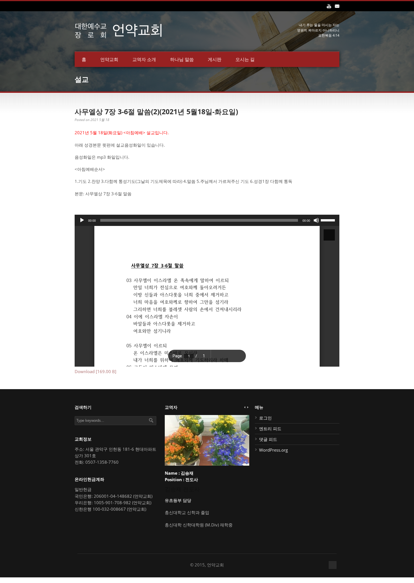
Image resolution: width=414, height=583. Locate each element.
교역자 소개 (144, 59)
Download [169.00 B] (95, 371)
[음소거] (316, 220)
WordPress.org (273, 450)
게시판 (214, 59)
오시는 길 (245, 59)
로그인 (265, 418)
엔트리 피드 (270, 428)
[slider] (329, 220)
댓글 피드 (268, 439)
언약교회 (109, 59)
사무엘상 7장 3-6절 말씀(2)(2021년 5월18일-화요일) (156, 111)
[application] (207, 220)
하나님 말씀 (182, 59)
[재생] (82, 220)
